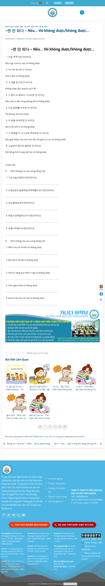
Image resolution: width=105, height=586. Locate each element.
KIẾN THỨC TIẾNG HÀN (14, 27)
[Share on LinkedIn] (65, 427)
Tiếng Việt (35, 3)
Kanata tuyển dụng (57, 496)
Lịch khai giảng (55, 478)
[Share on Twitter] (50, 427)
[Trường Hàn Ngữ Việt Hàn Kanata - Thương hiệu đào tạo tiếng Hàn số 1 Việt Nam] (52, 12)
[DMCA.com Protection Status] (70, 584)
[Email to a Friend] (55, 427)
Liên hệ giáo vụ (55, 501)
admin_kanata (38, 39)
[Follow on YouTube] (23, 515)
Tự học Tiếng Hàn (56, 483)
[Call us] (18, 515)
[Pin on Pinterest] (60, 427)
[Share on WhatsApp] (40, 427)
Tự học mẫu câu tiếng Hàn (36, 27)
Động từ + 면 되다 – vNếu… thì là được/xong (28, 443)
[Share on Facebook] (45, 427)
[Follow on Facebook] (4, 515)
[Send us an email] (13, 515)
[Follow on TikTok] (9, 515)
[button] (47, 3)
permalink (80, 436)
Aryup (61, 584)
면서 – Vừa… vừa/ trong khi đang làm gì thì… (76, 443)
